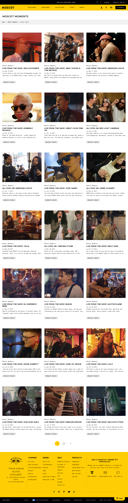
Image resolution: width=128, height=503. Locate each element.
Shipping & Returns (64, 461)
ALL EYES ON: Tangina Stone (58, 246)
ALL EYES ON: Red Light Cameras (102, 128)
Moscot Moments (13, 22)
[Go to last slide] (32, 2)
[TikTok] (74, 492)
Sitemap (60, 482)
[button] (106, 7)
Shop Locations (33, 464)
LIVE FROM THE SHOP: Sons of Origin (62, 364)
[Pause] (98, 2)
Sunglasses (75, 464)
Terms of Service (91, 500)
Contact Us (61, 485)
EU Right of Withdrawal (61, 466)
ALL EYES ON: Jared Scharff (100, 188)
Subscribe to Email (49, 476)
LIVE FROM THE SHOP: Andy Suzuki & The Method (62, 69)
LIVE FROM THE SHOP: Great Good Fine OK (63, 129)
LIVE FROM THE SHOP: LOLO (99, 364)
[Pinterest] (64, 492)
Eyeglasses (75, 461)
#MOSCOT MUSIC (9, 82)
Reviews (45, 467)
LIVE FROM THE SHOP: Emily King (102, 246)
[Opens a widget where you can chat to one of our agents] (119, 498)
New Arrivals (76, 473)
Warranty (60, 473)
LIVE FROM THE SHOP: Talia (15, 246)
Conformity (67, 500)
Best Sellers (76, 470)
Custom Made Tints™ (78, 467)
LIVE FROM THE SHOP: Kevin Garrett (20, 364)
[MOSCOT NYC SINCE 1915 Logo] (8, 8)
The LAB (74, 476)
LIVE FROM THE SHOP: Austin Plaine (104, 304)
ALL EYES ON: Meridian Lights (17, 188)
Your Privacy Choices (42, 500)
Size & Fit (46, 461)
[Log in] (101, 7)
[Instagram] (59, 492)
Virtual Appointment (35, 467)
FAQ (59, 476)
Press (44, 473)
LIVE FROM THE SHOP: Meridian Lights (105, 68)
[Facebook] (54, 492)
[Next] (70, 443)
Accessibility (56, 500)
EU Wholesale (32, 476)
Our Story (31, 461)
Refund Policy (78, 500)
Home (3, 22)
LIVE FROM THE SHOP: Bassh (58, 304)
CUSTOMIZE (120, 7)
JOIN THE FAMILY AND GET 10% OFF (66, 2)
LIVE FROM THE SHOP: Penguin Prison (63, 422)
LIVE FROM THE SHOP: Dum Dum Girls (20, 422)
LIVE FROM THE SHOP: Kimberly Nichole (17, 129)
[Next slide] (101, 2)
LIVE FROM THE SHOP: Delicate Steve (104, 422)
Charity (30, 473)
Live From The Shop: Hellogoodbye (20, 68)
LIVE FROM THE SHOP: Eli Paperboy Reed (19, 305)
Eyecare (30, 470)
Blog (44, 470)
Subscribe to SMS (48, 479)
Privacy (26, 500)
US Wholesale (32, 479)
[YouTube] (69, 492)
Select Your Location (106, 500)
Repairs (60, 470)
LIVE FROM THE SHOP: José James (60, 188)
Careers (60, 479)
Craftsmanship (47, 464)
